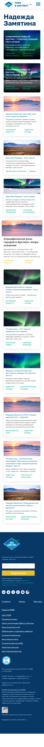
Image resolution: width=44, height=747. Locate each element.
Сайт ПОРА (6, 615)
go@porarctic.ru (7, 685)
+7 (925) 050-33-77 (22, 678)
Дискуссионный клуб (11, 627)
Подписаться (18, 573)
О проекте (6, 601)
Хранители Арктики (10, 647)
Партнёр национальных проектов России (16, 715)
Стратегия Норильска (11, 635)
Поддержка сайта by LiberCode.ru (14, 720)
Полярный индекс (9, 619)
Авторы (22, 601)
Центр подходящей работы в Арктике (18, 623)
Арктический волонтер (12, 651)
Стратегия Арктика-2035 (12, 643)
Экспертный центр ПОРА (16, 690)
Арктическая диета (10, 639)
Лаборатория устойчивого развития (17, 631)
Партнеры (37, 601)
